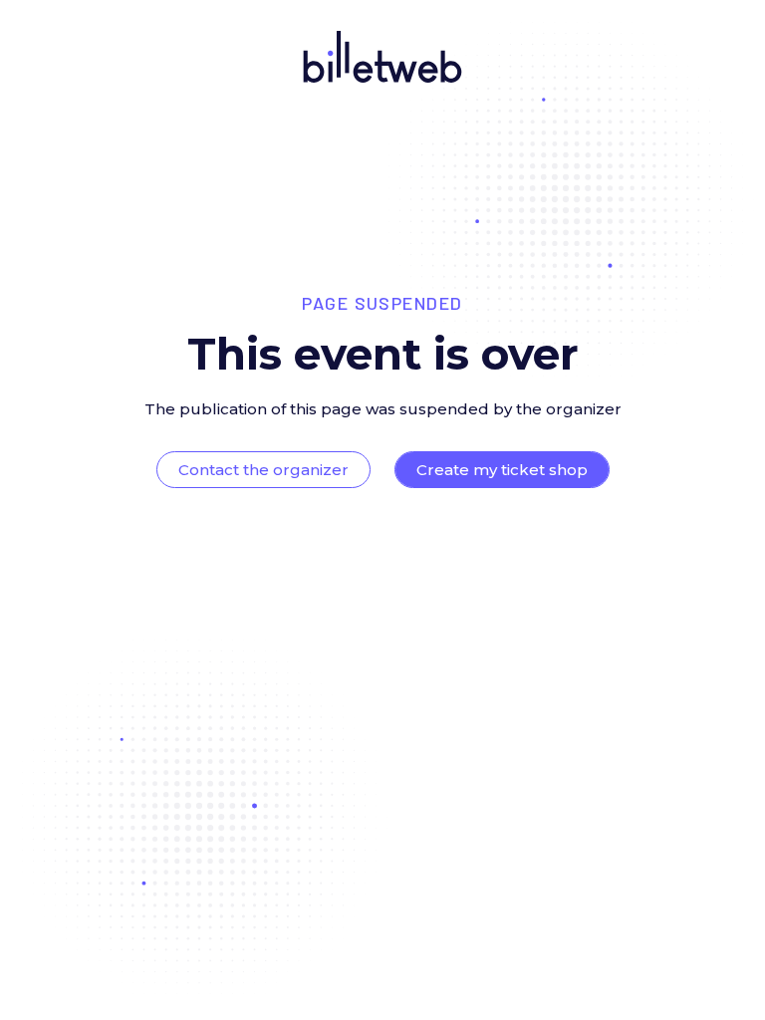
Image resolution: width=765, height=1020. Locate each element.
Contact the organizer (263, 469)
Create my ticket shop (502, 469)
